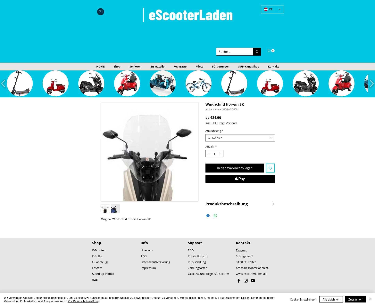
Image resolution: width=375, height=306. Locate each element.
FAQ (191, 250)
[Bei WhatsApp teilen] (215, 215)
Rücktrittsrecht (197, 256)
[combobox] (240, 138)
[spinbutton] (214, 153)
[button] (271, 50)
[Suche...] (257, 51)
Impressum (148, 268)
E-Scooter (98, 250)
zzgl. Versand (228, 123)
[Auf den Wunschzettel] (270, 168)
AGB (144, 256)
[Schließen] (370, 299)
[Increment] (220, 153)
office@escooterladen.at (252, 268)
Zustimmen (355, 299)
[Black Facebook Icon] (238, 280)
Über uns (147, 250)
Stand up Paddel (103, 274)
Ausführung (214, 131)
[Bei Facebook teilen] (208, 215)
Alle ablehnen (331, 299)
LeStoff (97, 268)
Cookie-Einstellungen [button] (303, 299)
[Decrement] (208, 153)
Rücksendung (197, 262)
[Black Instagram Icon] (245, 280)
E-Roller (97, 256)
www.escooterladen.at (251, 274)
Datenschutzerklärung (155, 262)
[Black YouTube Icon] (252, 280)
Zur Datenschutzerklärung (84, 301)
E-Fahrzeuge (100, 262)
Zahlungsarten (197, 268)
